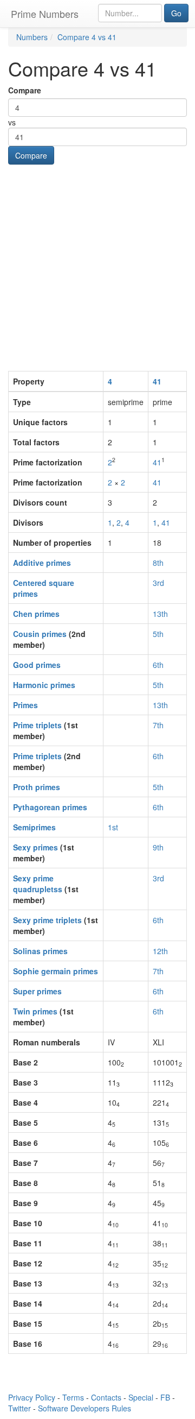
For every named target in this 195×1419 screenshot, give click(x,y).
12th (160, 950)
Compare (24, 90)
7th (158, 725)
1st (113, 827)
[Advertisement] (97, 267)
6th (158, 664)
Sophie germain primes (55, 971)
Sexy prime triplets (47, 920)
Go (176, 13)
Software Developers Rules (84, 1408)
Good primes (37, 664)
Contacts (106, 1397)
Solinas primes (40, 950)
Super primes (37, 991)
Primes (25, 704)
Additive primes (42, 562)
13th (160, 613)
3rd (158, 582)
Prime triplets (37, 725)
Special (140, 1397)
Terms (73, 1397)
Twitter (19, 1408)
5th (158, 633)
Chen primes (36, 613)
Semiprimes (34, 827)
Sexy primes (35, 847)
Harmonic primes (44, 684)
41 (157, 381)
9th (158, 847)
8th (158, 562)
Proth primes (36, 786)
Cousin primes (40, 633)
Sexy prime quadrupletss (37, 883)
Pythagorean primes (50, 807)
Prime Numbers (45, 14)
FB (165, 1397)
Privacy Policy (31, 1397)
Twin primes (35, 1011)
